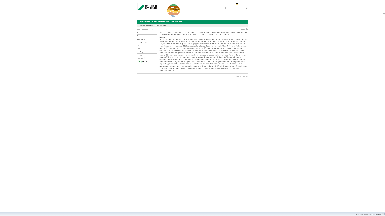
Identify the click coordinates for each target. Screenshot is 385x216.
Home (138, 29)
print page (243, 29)
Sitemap (245, 76)
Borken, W (193, 32)
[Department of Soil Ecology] (174, 10)
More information (376, 214)
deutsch (241, 4)
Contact (139, 55)
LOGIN (246, 4)
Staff (138, 45)
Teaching (140, 52)
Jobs (138, 48)
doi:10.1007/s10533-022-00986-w (217, 34)
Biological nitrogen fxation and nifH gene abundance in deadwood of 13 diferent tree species (172, 29)
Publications (145, 29)
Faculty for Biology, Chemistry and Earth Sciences (161, 22)
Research (140, 36)
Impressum (239, 76)
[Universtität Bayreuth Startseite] (148, 6)
